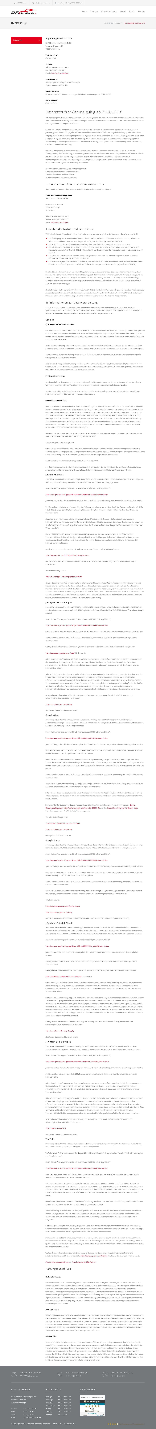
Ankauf (123, 11)
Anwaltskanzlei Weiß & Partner (84, 1262)
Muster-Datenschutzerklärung (57, 1262)
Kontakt (141, 11)
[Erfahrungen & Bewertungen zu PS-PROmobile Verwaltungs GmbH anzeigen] (95, 1405)
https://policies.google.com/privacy (58, 704)
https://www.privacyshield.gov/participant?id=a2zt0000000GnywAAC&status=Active (77, 946)
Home (84, 11)
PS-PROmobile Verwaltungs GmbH (38, 1424)
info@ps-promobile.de (42, 3)
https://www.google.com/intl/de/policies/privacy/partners (67, 555)
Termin (132, 11)
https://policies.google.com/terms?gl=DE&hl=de (82, 808)
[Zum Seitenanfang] (150, 1423)
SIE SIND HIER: (109, 23)
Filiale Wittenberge (109, 11)
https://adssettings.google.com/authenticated (62, 823)
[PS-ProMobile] (32, 11)
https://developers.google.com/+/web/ (59, 653)
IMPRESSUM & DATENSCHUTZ (64, 1424)
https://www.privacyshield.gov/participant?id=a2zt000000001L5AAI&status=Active (76, 494)
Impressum (17, 40)
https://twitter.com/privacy (55, 1128)
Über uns (94, 11)
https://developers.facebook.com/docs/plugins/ (63, 976)
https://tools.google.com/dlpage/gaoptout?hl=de (63, 577)
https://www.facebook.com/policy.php (59, 1031)
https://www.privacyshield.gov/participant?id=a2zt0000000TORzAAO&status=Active (77, 1062)
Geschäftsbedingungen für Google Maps (122, 808)
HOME (117, 23)
